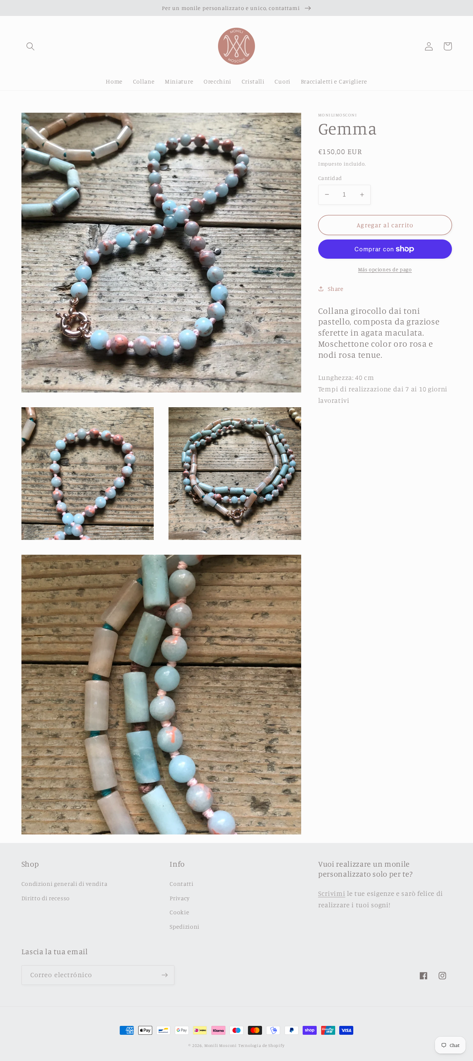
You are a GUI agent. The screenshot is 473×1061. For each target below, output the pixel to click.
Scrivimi (332, 893)
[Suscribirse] (164, 975)
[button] (30, 46)
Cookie (179, 912)
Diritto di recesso (45, 898)
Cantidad (330, 177)
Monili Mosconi (220, 1045)
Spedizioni (185, 926)
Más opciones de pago (385, 269)
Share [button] (335, 288)
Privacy (180, 898)
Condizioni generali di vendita (64, 883)
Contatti (182, 883)
